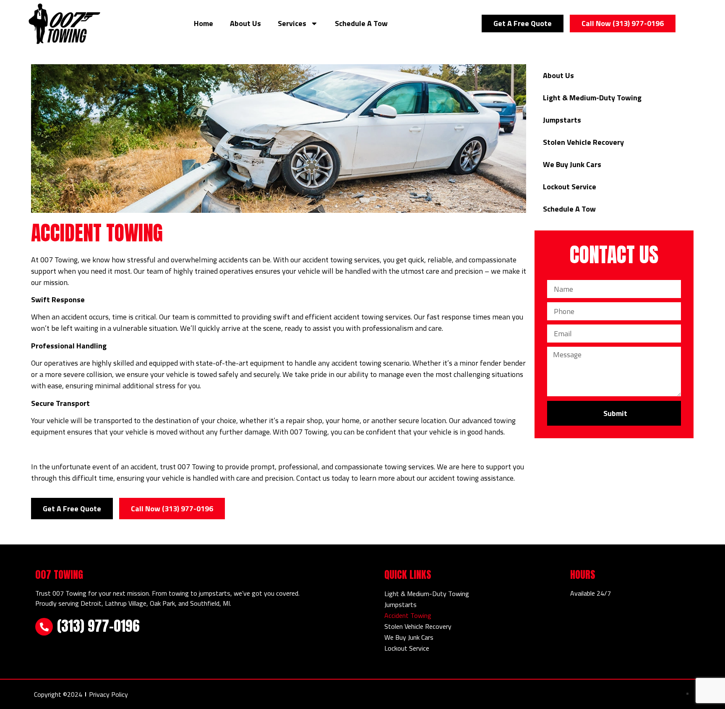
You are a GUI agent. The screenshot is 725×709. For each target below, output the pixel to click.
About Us (245, 23)
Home (203, 23)
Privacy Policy (108, 694)
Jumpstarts (562, 120)
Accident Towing (407, 615)
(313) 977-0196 (98, 625)
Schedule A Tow (361, 23)
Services (292, 23)
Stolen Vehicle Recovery (583, 142)
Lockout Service (569, 186)
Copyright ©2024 (58, 694)
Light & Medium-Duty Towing (592, 97)
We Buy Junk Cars (572, 164)
